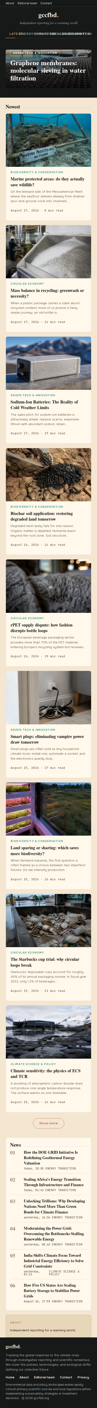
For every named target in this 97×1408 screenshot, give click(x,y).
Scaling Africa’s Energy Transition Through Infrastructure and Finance (54, 1182)
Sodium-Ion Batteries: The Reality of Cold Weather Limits (44, 405)
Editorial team (27, 3)
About (10, 3)
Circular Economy (54, 34)
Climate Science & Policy (39, 34)
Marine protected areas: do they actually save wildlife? (48, 181)
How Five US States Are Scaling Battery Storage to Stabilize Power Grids (52, 1290)
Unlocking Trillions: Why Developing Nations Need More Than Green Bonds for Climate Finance (54, 1206)
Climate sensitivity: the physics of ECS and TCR (46, 1073)
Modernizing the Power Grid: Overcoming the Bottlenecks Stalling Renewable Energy (54, 1233)
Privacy (83, 1377)
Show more (48, 1123)
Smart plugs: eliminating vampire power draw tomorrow (47, 739)
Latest (12, 34)
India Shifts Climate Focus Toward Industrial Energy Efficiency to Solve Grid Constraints (54, 1260)
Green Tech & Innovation (85, 34)
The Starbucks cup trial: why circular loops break (45, 962)
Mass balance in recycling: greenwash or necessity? (47, 293)
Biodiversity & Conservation (69, 34)
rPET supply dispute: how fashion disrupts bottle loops (42, 628)
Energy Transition (24, 34)
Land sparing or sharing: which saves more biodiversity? (45, 850)
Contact (46, 3)
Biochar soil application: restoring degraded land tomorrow (42, 516)
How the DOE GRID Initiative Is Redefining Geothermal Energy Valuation (51, 1157)
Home (10, 1377)
